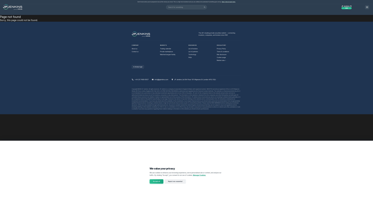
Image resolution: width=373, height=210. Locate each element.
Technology (192, 54)
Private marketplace (166, 51)
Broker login (138, 67)
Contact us (135, 51)
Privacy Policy (221, 48)
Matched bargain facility (167, 54)
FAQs (190, 57)
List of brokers (193, 48)
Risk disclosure (221, 54)
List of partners (193, 51)
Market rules (221, 60)
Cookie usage (221, 57)
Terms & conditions (223, 51)
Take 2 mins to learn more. (229, 2)
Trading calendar (165, 48)
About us (134, 48)
